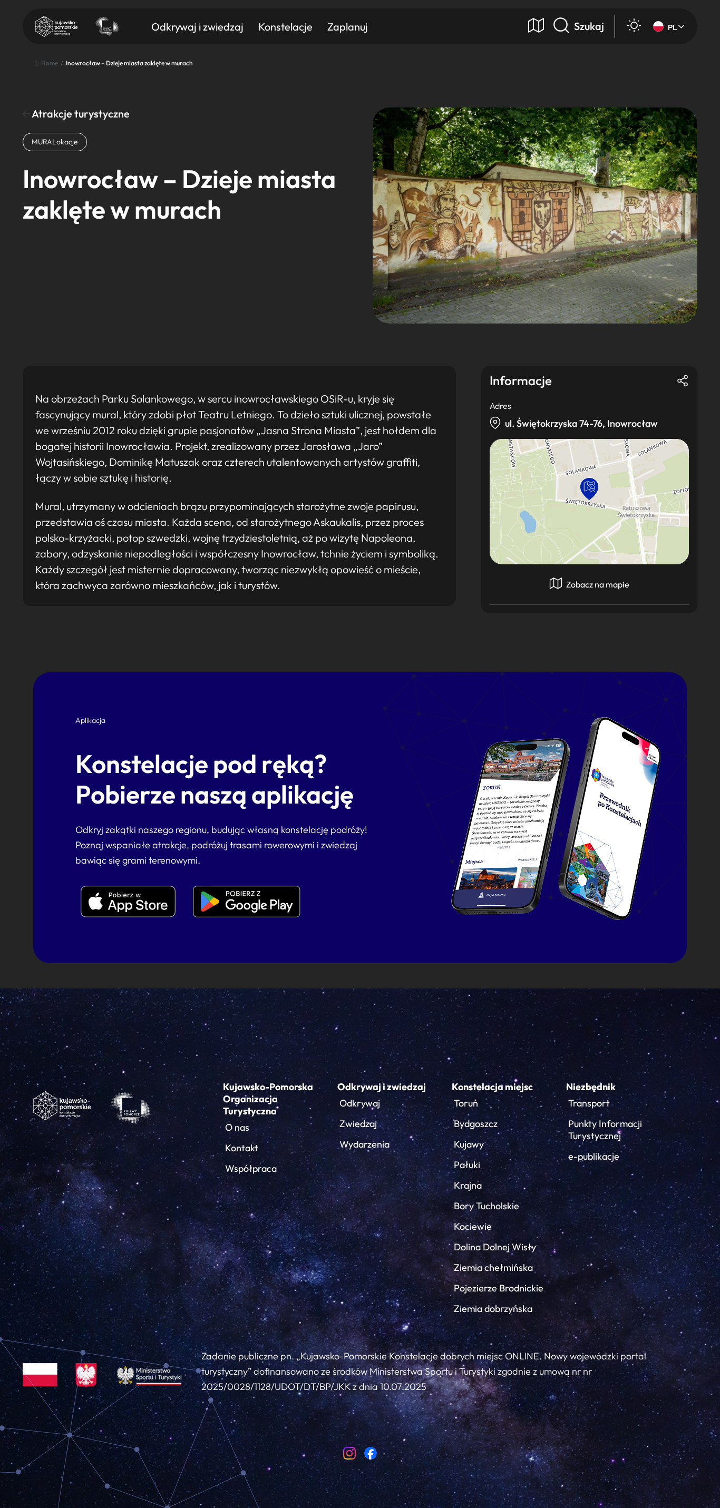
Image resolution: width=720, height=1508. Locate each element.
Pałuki (467, 1165)
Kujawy (469, 1144)
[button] (589, 489)
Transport (589, 1103)
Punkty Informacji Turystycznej (605, 1130)
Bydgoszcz (476, 1124)
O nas (237, 1127)
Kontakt (241, 1148)
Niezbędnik (591, 1087)
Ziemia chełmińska (493, 1267)
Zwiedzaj (358, 1124)
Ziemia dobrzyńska (493, 1309)
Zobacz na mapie (597, 584)
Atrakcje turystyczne (80, 113)
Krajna (468, 1185)
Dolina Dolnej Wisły (495, 1247)
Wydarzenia (364, 1144)
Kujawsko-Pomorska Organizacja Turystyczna (268, 1099)
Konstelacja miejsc (492, 1087)
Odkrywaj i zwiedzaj (381, 1087)
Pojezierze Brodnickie (498, 1288)
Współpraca (251, 1168)
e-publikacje (593, 1156)
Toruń (466, 1103)
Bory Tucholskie (486, 1206)
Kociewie (473, 1226)
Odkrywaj (359, 1103)
